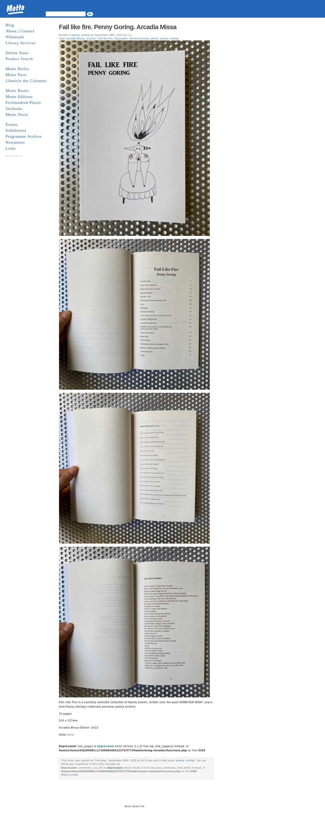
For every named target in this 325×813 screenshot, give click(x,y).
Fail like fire (105, 38)
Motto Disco (17, 114)
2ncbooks (14, 108)
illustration (121, 38)
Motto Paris (16, 75)
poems (154, 38)
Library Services (21, 43)
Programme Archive (24, 136)
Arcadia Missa (76, 38)
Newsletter (15, 142)
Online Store (17, 53)
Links (11, 148)
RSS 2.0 (66, 774)
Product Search (19, 59)
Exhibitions (16, 130)
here (71, 734)
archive (91, 38)
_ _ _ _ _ (14, 154)
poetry (76, 35)
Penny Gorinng (139, 38)
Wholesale (15, 37)
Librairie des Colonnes (26, 80)
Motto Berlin (17, 69)
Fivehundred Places (23, 102)
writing (85, 35)
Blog (10, 25)
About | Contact (20, 31)
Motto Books (17, 90)
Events (12, 124)
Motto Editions (19, 96)
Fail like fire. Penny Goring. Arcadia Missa (118, 27)
